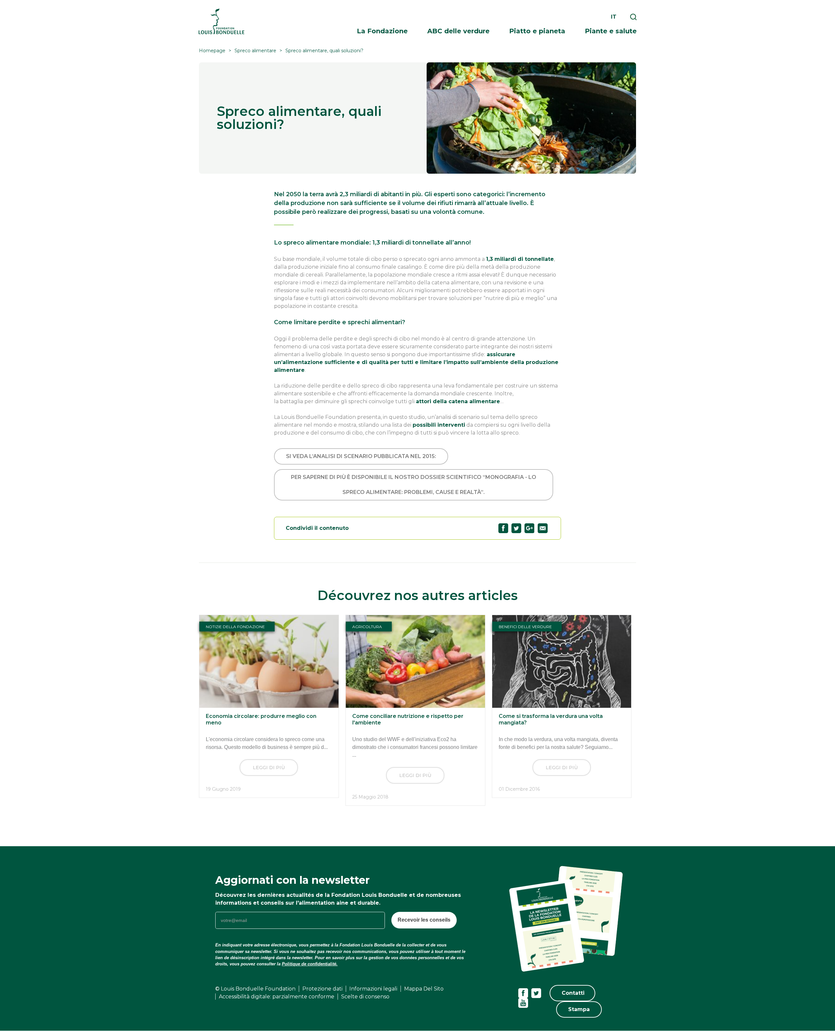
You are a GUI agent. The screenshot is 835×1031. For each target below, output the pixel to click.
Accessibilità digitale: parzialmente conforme (276, 996)
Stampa (579, 1009)
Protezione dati (322, 989)
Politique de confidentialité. (310, 963)
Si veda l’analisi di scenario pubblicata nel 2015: (361, 456)
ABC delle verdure (458, 31)
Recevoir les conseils (424, 920)
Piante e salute (611, 31)
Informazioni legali (373, 989)
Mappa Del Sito (424, 989)
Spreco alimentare (255, 51)
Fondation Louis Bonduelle (221, 21)
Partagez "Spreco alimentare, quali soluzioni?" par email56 (543, 528)
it (613, 17)
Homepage (212, 51)
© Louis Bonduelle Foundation (255, 989)
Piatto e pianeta (537, 31)
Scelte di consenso (365, 996)
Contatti (573, 993)
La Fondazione (382, 31)
